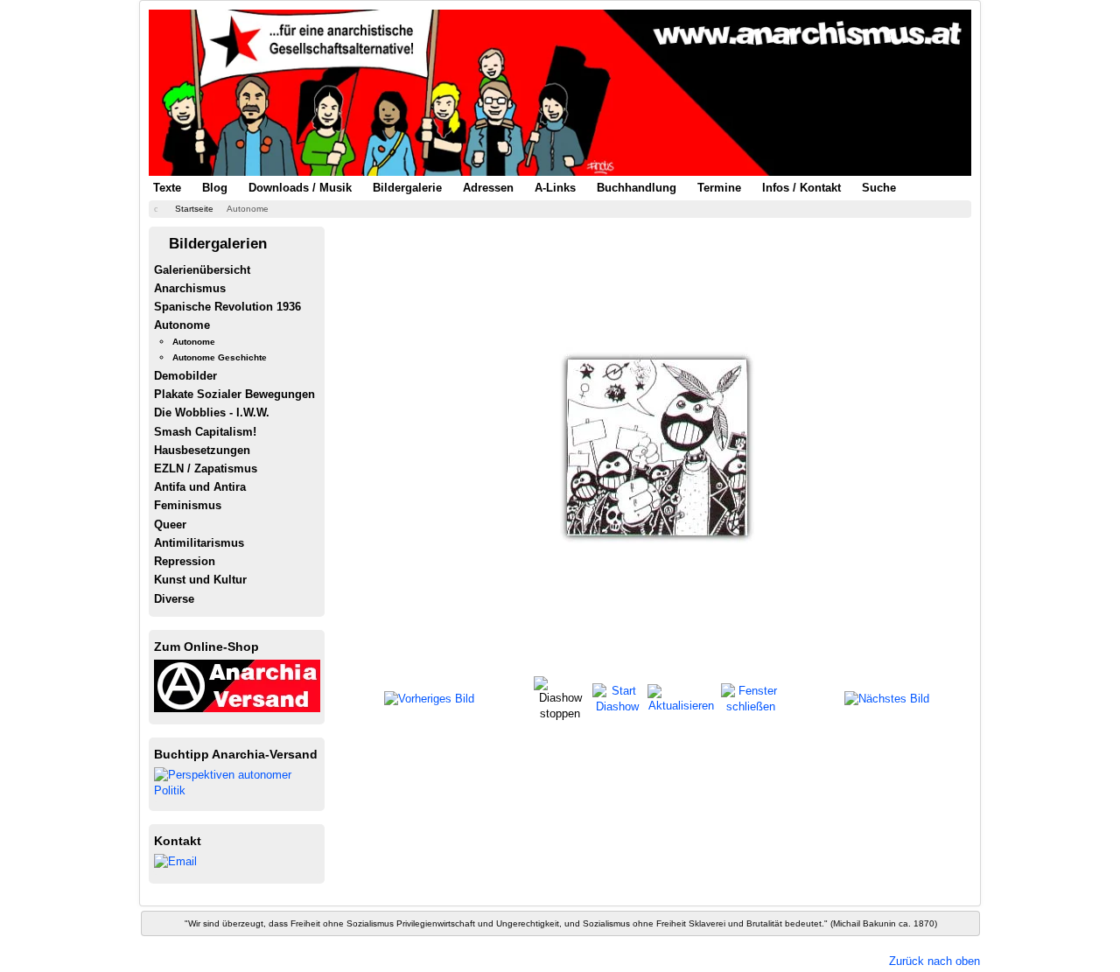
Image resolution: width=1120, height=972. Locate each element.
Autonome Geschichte (219, 357)
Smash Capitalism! (205, 431)
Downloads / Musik (300, 187)
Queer (170, 524)
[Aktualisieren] (682, 697)
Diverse (174, 598)
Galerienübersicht (202, 269)
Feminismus (187, 505)
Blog (215, 187)
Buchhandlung (636, 187)
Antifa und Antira (200, 486)
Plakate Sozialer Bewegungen (234, 394)
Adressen (488, 187)
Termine (719, 187)
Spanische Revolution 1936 (227, 306)
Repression (184, 561)
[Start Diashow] (617, 697)
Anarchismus (190, 288)
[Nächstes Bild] (886, 698)
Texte (167, 187)
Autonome (182, 325)
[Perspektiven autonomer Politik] (237, 781)
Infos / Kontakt (801, 187)
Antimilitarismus (199, 542)
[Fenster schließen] (750, 697)
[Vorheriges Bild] (429, 698)
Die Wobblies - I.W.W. (212, 412)
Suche (879, 187)
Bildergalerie (407, 187)
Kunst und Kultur (200, 579)
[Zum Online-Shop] (237, 684)
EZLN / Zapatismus (205, 468)
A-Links (555, 187)
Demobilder (185, 375)
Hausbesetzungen (202, 450)
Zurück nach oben (934, 961)
